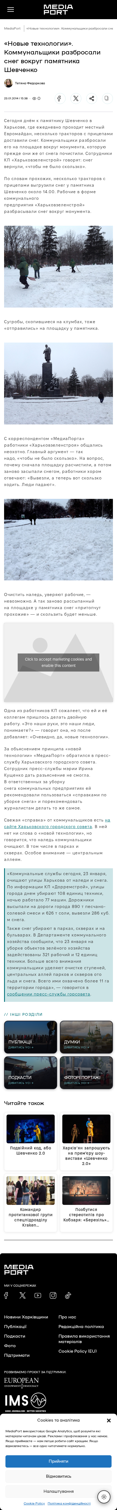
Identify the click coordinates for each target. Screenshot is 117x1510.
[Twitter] (75, 98)
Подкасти (14, 1336)
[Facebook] (60, 98)
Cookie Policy (34, 1503)
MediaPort (12, 28)
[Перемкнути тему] (103, 1496)
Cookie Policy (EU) (78, 1351)
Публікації (15, 1326)
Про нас (67, 1317)
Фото (10, 1346)
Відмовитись (58, 1476)
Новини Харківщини (26, 1317)
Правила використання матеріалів (84, 1339)
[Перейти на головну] (58, 9)
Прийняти (58, 1461)
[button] (109, 1420)
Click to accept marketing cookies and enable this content (58, 662)
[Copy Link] (107, 98)
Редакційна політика (81, 1326)
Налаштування (59, 1491)
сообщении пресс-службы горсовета (48, 994)
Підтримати (17, 1355)
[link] (7, 1295)
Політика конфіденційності (69, 1503)
